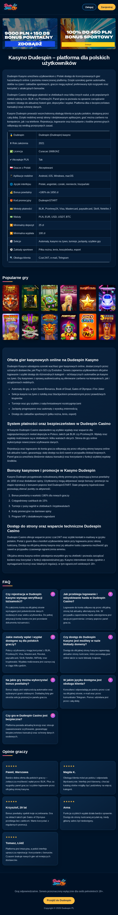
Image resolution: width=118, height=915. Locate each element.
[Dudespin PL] (10, 7)
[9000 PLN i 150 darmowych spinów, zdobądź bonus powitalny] (29, 33)
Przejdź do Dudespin (59, 900)
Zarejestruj (106, 7)
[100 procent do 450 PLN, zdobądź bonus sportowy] (88, 33)
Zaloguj (89, 7)
